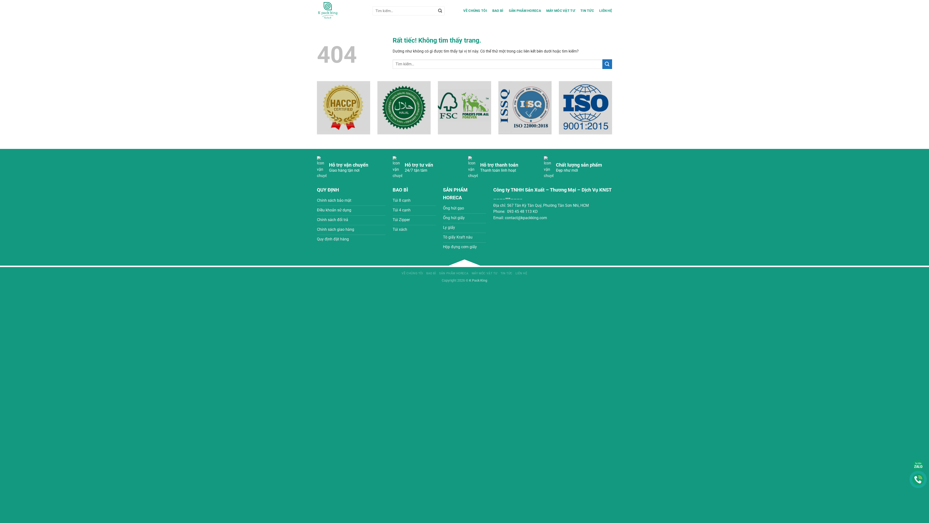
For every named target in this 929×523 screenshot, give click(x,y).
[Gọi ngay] (918, 479)
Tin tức (587, 11)
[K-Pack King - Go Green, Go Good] (341, 11)
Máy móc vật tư (560, 11)
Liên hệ (605, 11)
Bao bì (497, 11)
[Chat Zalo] (918, 465)
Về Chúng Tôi (475, 11)
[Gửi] (440, 11)
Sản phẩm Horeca (525, 11)
